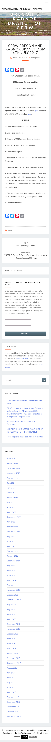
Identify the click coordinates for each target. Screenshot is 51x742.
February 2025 (13, 478)
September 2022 (14, 517)
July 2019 (11, 609)
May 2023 (10, 502)
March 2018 (11, 648)
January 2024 (12, 497)
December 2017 (13, 658)
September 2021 (14, 531)
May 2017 (10, 682)
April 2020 (11, 575)
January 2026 (12, 463)
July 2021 (11, 536)
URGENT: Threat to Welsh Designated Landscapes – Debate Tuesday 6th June (25, 255)
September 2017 (14, 663)
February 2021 (13, 551)
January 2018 (12, 653)
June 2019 (11, 614)
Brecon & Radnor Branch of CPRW (22, 9)
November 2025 (13, 473)
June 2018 (11, 638)
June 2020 (11, 570)
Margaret (36, 58)
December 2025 (13, 468)
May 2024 (10, 488)
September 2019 (14, 599)
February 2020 (13, 585)
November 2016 (13, 706)
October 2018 (12, 634)
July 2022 (11, 522)
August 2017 (12, 668)
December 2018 (13, 624)
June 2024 (11, 483)
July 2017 (11, 673)
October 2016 (12, 711)
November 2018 (13, 629)
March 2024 (11, 492)
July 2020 (11, 565)
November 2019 (13, 590)
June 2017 (11, 677)
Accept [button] (24, 737)
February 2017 (13, 697)
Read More (33, 737)
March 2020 (11, 580)
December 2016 (13, 702)
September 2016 (14, 716)
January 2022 (12, 526)
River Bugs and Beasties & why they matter (25, 437)
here (36, 110)
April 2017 (11, 687)
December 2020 (13, 560)
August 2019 (12, 604)
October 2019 (12, 595)
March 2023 (11, 512)
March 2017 (11, 692)
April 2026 (11, 458)
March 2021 (11, 546)
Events (10, 230)
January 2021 (12, 556)
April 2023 (11, 507)
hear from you (22, 358)
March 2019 (11, 619)
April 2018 (11, 643)
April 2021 (11, 541)
